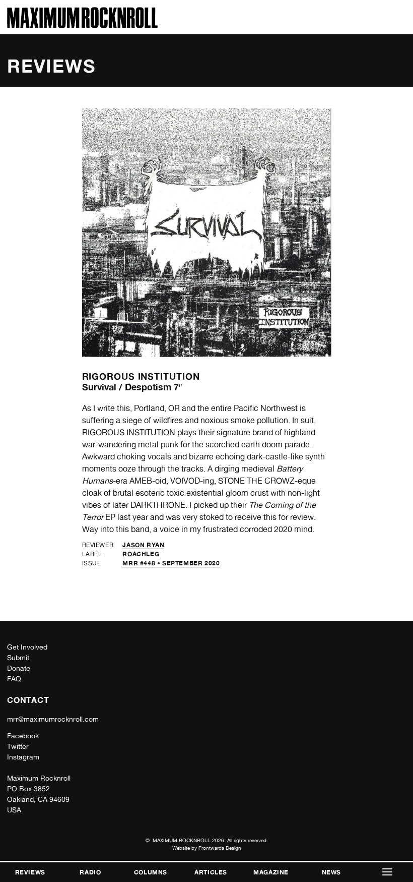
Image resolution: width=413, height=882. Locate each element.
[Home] (82, 25)
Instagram (23, 757)
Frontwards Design (219, 848)
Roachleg (140, 554)
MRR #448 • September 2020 (171, 563)
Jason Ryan (143, 545)
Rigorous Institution (141, 376)
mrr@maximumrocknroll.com (53, 719)
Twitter (18, 746)
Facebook (23, 736)
